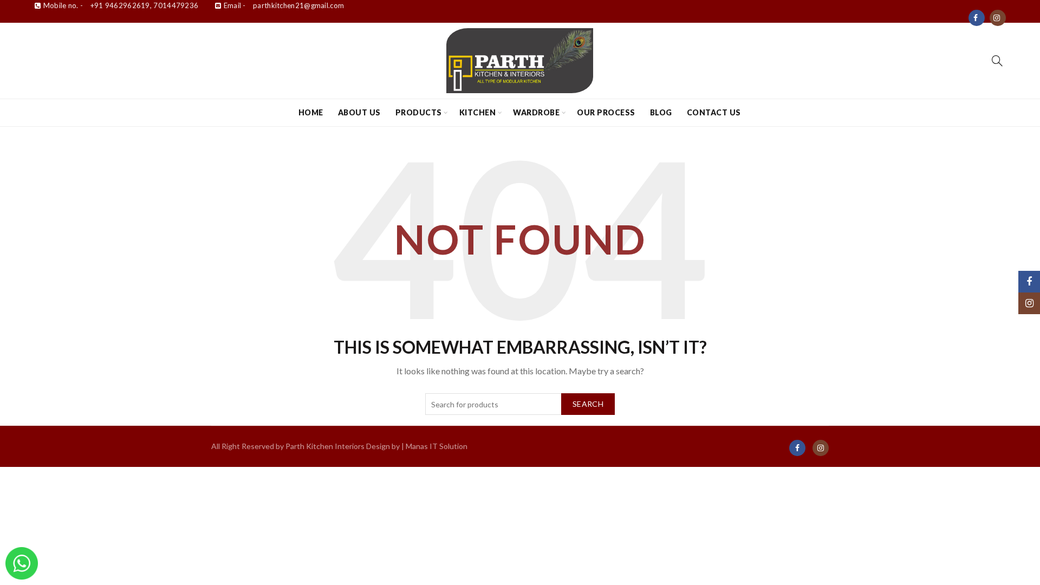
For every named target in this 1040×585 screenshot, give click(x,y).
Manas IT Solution (436, 446)
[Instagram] (998, 18)
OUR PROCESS (606, 112)
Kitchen (477, 112)
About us (359, 112)
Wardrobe (536, 112)
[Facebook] (976, 18)
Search (588, 403)
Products (418, 112)
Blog (661, 112)
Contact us (714, 112)
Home (310, 112)
